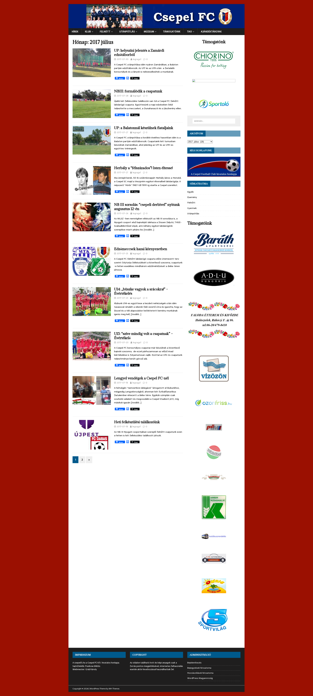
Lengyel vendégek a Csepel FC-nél (141, 378)
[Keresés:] (214, 121)
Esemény (192, 197)
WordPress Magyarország (200, 678)
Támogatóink (171, 31)
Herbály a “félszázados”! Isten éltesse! (143, 168)
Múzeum (149, 31)
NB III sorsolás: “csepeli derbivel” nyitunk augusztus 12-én (147, 206)
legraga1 (137, 59)
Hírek (75, 31)
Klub (88, 31)
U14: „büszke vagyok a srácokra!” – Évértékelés (141, 291)
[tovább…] (149, 229)
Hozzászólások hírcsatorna (200, 673)
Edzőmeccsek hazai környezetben (140, 249)
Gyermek (192, 208)
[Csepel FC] (156, 26)
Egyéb (190, 192)
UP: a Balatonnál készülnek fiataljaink (143, 128)
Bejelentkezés (194, 662)
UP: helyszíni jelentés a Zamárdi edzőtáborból (139, 52)
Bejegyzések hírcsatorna (199, 668)
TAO (189, 31)
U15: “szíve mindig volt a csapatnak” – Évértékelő (143, 335)
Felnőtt (105, 31)
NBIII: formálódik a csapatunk (138, 91)
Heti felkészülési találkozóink (137, 422)
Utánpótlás (193, 213)
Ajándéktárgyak (211, 31)
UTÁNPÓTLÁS (127, 31)
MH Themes (114, 688)
